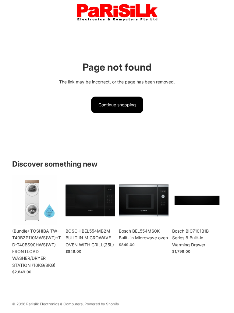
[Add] (52, 215)
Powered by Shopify (101, 304)
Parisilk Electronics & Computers (54, 304)
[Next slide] (55, 200)
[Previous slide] (19, 200)
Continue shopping (117, 104)
